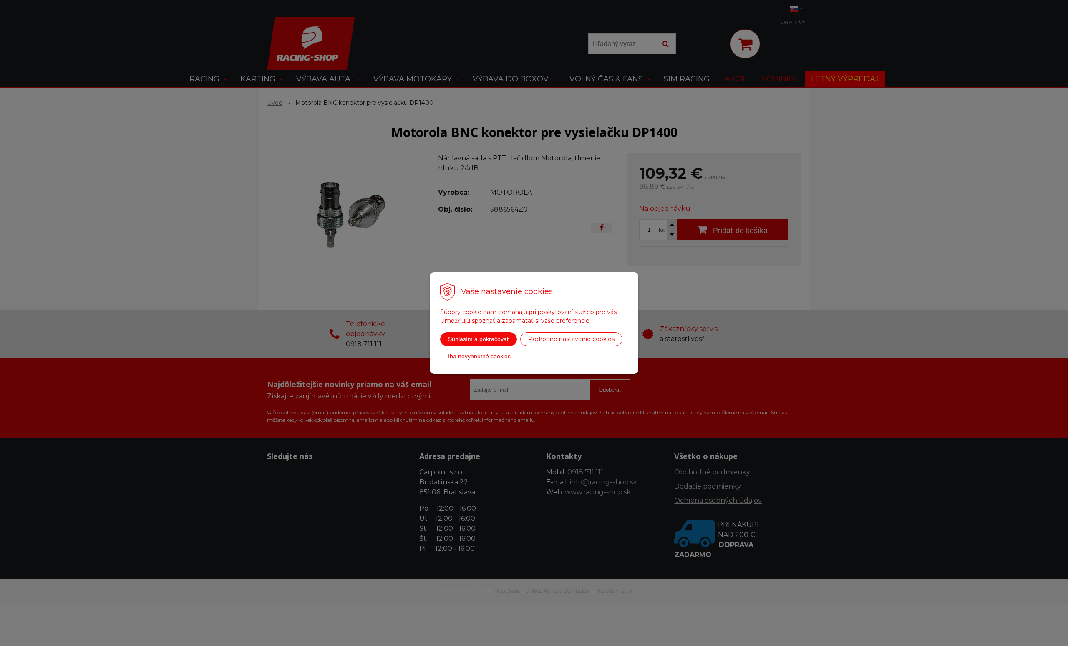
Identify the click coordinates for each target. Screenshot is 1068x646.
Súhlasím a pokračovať (478, 339)
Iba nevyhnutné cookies (479, 356)
